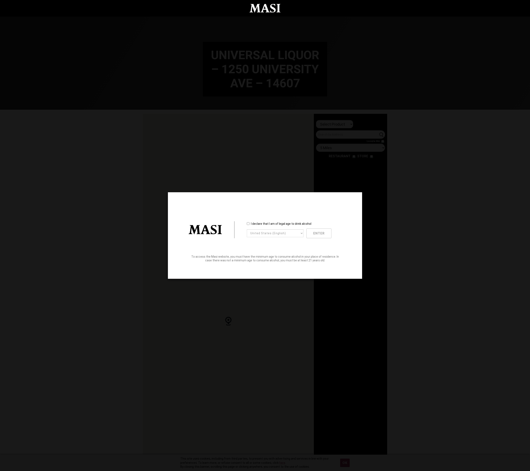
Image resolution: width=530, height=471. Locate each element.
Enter (319, 233)
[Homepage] (265, 8)
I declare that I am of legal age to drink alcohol (281, 223)
